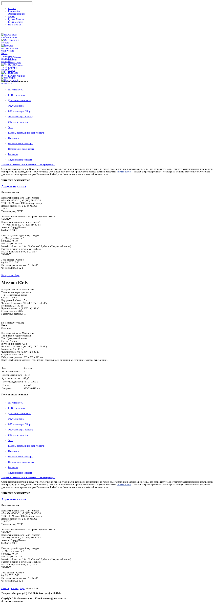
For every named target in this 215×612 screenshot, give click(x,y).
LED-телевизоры (16, 95)
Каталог (14, 588)
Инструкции (14, 62)
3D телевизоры (15, 89)
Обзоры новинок (16, 14)
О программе (14, 57)
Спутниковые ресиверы (20, 159)
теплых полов (124, 171)
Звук (10, 127)
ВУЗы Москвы (15, 22)
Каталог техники (16, 76)
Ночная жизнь (15, 24)
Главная (12, 8)
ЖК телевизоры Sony (19, 122)
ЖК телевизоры (16, 106)
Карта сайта (14, 11)
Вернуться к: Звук (10, 275)
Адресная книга (16, 65)
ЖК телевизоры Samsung (20, 116)
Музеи (11, 16)
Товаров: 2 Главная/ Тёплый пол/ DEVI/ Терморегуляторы (28, 165)
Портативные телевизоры (21, 149)
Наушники (13, 138)
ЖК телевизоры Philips (19, 111)
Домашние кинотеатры (19, 100)
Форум (11, 70)
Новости (12, 59)
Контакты (13, 73)
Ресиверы (13, 154)
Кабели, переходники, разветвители (26, 133)
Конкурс (12, 68)
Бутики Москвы (16, 19)
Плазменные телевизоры (20, 143)
